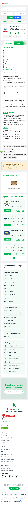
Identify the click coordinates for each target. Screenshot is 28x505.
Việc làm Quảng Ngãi (9, 294)
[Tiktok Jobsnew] (13, 476)
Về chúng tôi (4, 435)
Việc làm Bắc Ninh (8, 278)
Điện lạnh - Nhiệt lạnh (9, 151)
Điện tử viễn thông (8, 149)
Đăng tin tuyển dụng (6, 468)
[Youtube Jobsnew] (16, 476)
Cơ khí (5, 157)
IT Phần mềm (7, 326)
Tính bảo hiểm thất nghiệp (7, 459)
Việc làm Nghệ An (8, 288)
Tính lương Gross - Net (6, 454)
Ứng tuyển (7, 210)
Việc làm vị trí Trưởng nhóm (11, 358)
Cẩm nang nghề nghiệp (7, 437)
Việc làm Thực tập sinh (10, 352)
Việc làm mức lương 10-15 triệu (12, 365)
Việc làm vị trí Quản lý (9, 362)
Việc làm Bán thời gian (9, 349)
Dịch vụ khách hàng (9, 320)
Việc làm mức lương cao (10, 371)
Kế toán (6, 330)
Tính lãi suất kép (5, 456)
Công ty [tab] (18, 43)
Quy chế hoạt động (6, 440)
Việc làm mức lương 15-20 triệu (12, 368)
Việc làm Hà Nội (8, 275)
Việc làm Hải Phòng (9, 285)
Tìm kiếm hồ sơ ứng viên (7, 470)
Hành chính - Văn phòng (10, 323)
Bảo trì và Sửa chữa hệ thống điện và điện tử (15, 146)
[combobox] (7, 13)
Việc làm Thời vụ (8, 355)
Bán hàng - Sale (8, 310)
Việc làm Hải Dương (9, 282)
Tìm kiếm (10, 17)
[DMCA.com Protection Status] (4, 428)
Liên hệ (3, 442)
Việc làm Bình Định (8, 298)
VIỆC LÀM (13, 21)
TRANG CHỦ (5, 21)
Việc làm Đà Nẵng (8, 291)
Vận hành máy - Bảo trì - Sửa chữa (13, 314)
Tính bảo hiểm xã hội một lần (8, 461)
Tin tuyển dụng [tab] (8, 43)
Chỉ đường (15, 488)
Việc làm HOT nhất (5, 449)
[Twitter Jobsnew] (6, 476)
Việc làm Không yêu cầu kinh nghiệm (13, 345)
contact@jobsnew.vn (8, 425)
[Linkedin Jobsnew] (9, 476)
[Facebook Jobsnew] (2, 476)
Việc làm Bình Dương (9, 301)
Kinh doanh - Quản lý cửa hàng (12, 333)
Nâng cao (17, 17)
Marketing (6, 336)
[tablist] (14, 43)
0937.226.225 (6, 421)
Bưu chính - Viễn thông (10, 317)
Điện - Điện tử (12, 157)
